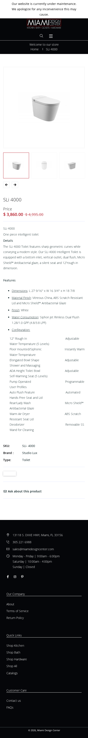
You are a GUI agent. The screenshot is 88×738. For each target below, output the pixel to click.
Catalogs (12, 673)
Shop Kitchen (15, 645)
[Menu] (51, 36)
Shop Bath (13, 652)
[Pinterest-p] (22, 577)
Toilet (26, 460)
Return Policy (15, 618)
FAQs (9, 707)
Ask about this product (24, 491)
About (10, 604)
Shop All (11, 666)
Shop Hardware (16, 659)
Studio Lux (29, 453)
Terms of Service (17, 611)
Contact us (13, 701)
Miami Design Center (48, 730)
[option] (44, 107)
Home (35, 49)
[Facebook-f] (7, 577)
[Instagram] (15, 577)
